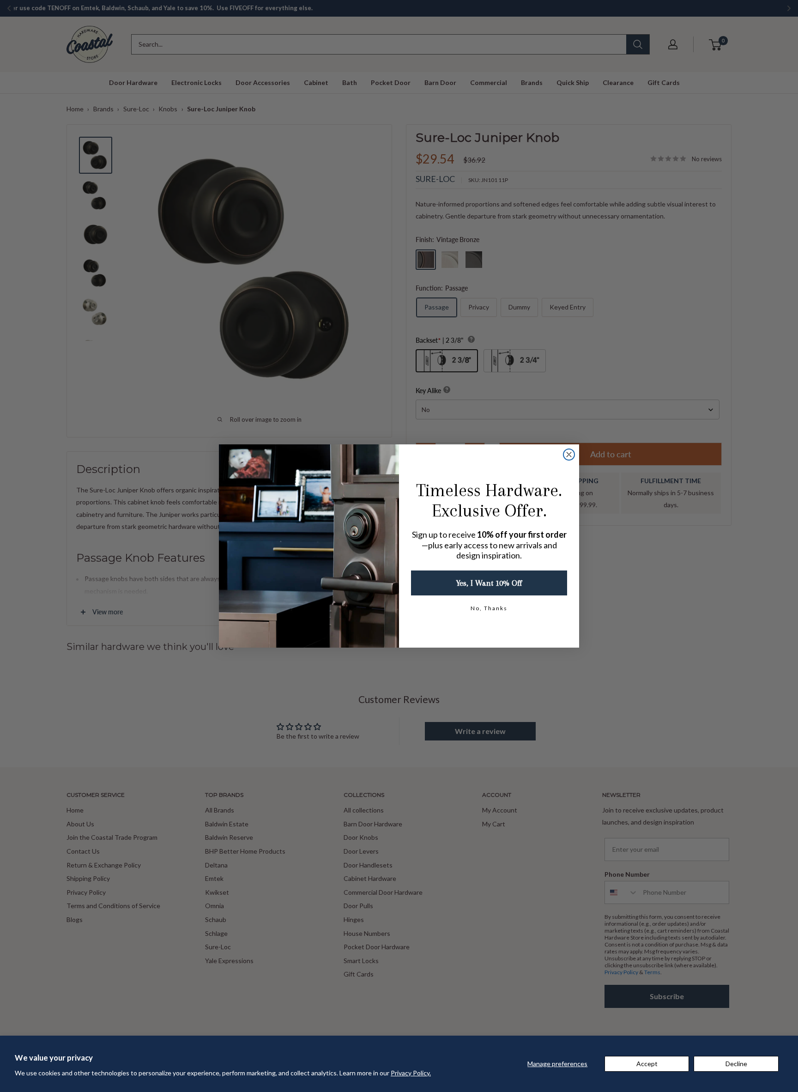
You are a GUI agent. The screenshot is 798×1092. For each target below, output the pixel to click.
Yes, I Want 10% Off (489, 583)
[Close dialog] (568, 454)
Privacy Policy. (411, 1073)
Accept (647, 1064)
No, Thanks (489, 608)
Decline (736, 1064)
